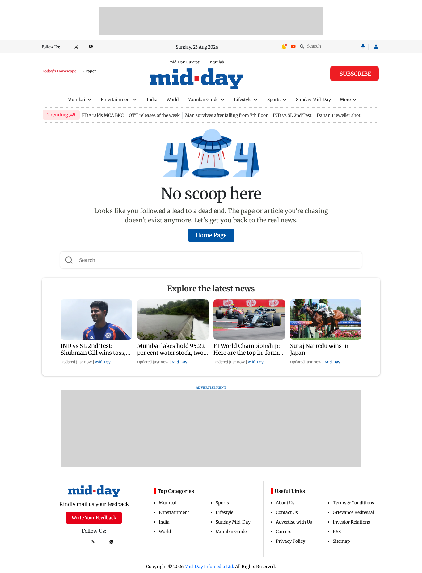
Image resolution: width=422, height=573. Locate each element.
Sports (274, 99)
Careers (283, 531)
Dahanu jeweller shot (338, 115)
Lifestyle (242, 99)
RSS (337, 531)
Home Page (211, 235)
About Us (285, 503)
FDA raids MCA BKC (103, 115)
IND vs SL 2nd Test (292, 115)
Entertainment (116, 99)
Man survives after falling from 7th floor (226, 115)
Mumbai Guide (203, 99)
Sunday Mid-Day (313, 99)
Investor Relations (351, 522)
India (152, 99)
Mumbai (76, 99)
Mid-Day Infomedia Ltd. (209, 566)
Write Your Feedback (94, 517)
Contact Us (287, 512)
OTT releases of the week (154, 115)
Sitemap (341, 541)
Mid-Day (103, 362)
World (173, 99)
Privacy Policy (290, 541)
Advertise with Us (294, 522)
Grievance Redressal (353, 512)
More (345, 99)
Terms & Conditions (353, 503)
